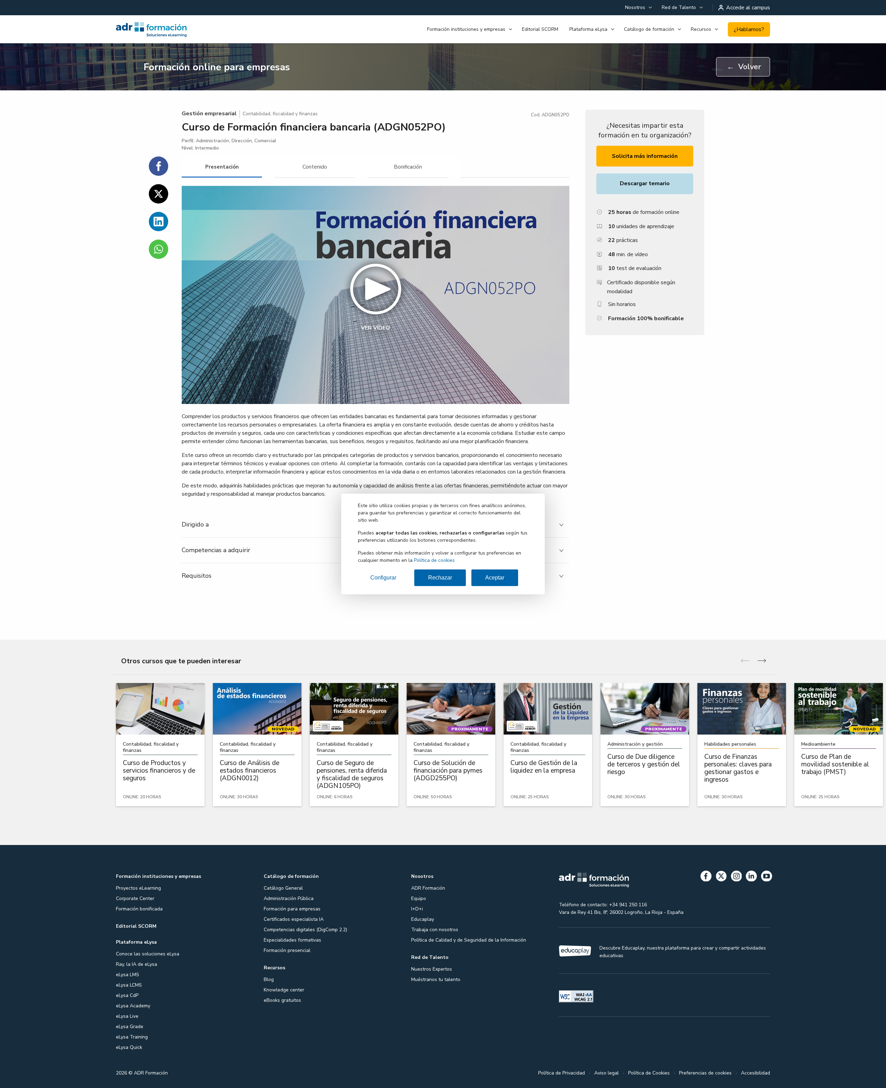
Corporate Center (135, 898)
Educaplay (422, 919)
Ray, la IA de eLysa (136, 964)
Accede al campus (748, 7)
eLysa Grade (129, 1026)
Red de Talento (679, 7)
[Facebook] (706, 877)
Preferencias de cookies (705, 1073)
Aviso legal (606, 1073)
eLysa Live (127, 1016)
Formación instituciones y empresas (466, 29)
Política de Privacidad (561, 1073)
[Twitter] (721, 877)
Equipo (418, 898)
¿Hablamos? (749, 29)
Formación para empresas (292, 909)
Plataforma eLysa (588, 29)
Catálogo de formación (649, 29)
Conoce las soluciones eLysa (147, 954)
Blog (269, 979)
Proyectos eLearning (138, 888)
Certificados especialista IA (294, 919)
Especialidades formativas (292, 940)
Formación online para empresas (217, 67)
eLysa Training (132, 1037)
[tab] (222, 167)
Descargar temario (645, 183)
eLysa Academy (133, 1005)
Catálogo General (283, 888)
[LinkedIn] (751, 877)
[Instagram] (736, 877)
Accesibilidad (755, 1073)
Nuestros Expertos (431, 969)
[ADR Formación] (166, 29)
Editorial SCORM (540, 29)
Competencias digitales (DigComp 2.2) (305, 929)
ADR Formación (428, 888)
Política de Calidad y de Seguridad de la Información (468, 940)
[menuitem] (638, 7)
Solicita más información (645, 156)
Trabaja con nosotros (434, 929)
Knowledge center (284, 990)
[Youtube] (766, 877)
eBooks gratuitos (282, 1000)
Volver (744, 67)
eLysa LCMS (129, 985)
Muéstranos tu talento (435, 979)
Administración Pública (289, 898)
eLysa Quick (129, 1047)
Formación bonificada (139, 909)
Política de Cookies (649, 1073)
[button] (375, 295)
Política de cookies (434, 560)
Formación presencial (287, 950)
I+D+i (417, 909)
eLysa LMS (127, 974)
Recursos (701, 29)
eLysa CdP (127, 995)
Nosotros (635, 7)
